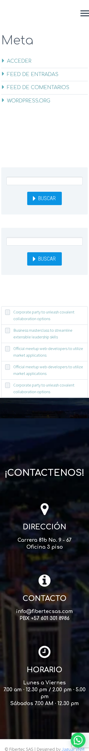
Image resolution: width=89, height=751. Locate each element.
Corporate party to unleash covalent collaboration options (43, 315)
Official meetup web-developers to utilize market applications (48, 352)
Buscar (47, 198)
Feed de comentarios (38, 87)
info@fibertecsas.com (44, 611)
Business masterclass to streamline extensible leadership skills (42, 333)
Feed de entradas (32, 74)
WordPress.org (28, 101)
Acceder (19, 61)
